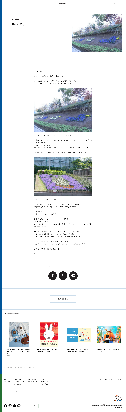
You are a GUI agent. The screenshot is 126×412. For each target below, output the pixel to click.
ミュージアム (16, 389)
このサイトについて (46, 379)
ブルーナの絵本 (32, 379)
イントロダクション (17, 384)
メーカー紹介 (44, 381)
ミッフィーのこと (18, 379)
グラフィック (16, 391)
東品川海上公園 (69, 81)
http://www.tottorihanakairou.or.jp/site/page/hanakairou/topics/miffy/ (59, 244)
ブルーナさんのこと (18, 381)
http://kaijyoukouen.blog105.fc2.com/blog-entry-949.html (55, 207)
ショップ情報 (44, 384)
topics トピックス (10, 367)
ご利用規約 (119, 379)
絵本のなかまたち (32, 381)
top (4, 367)
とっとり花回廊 (62, 219)
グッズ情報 (7, 381)
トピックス (7, 379)
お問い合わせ (100, 379)
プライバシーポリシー (110, 379)
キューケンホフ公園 (53, 224)
